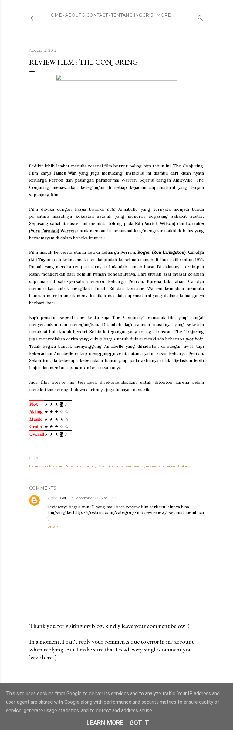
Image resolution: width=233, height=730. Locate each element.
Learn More (104, 722)
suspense (167, 466)
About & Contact (86, 15)
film (102, 466)
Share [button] (34, 457)
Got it (139, 722)
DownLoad (74, 466)
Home (54, 15)
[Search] (200, 17)
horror (113, 466)
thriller (182, 466)
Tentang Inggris (132, 15)
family (91, 466)
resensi (138, 466)
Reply (53, 527)
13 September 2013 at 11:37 (93, 498)
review (151, 466)
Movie (125, 466)
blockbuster (52, 466)
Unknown (57, 498)
